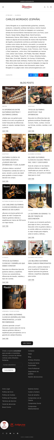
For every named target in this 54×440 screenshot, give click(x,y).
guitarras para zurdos (35, 257)
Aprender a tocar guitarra (10, 311)
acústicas (31, 106)
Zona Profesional (33, 368)
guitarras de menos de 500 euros (12, 201)
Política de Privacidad (9, 398)
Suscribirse (8, 370)
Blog (29, 357)
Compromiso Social (34, 403)
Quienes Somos (33, 389)
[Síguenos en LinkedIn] (14, 433)
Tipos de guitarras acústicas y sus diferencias (36, 112)
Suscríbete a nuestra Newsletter (27, 1)
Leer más (5, 131)
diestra (4, 106)
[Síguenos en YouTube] (10, 433)
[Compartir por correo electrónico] (45, 75)
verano (30, 210)
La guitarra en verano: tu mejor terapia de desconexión (39, 216)
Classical (18, 15)
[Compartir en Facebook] (30, 75)
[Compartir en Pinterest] (40, 75)
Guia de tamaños (33, 395)
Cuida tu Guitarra (33, 392)
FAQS (30, 354)
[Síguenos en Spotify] (17, 433)
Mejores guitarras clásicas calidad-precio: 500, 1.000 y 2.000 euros (39, 159)
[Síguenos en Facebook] (3, 433)
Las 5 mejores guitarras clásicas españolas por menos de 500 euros (12, 207)
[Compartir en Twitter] (35, 75)
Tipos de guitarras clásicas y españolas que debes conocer (13, 263)
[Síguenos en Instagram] (6, 433)
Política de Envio (7, 392)
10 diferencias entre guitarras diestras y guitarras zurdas (11, 112)
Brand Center (6, 407)
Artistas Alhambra (34, 360)
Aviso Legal (6, 389)
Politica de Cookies (8, 395)
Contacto (31, 351)
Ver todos (27, 343)
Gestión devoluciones (35, 377)
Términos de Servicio (9, 401)
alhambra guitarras (34, 154)
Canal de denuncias (8, 404)
